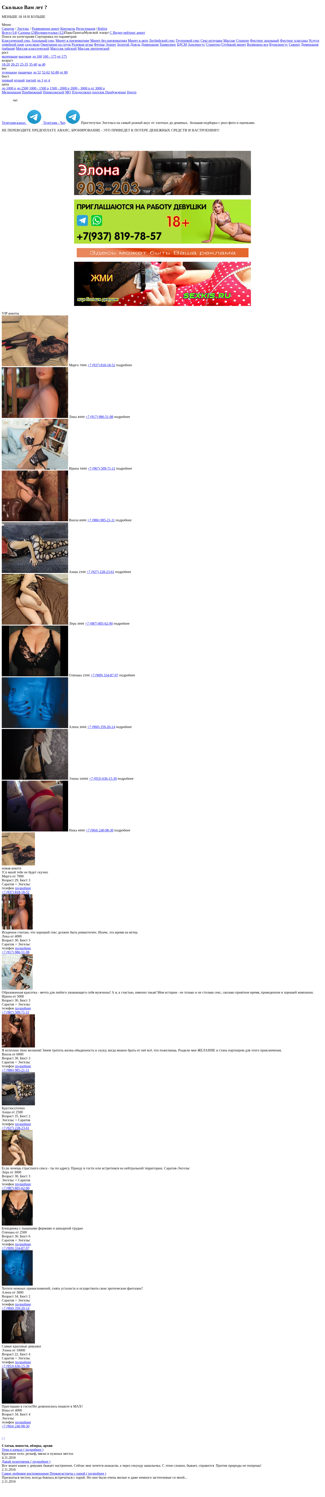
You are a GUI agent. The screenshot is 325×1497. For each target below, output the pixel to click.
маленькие (10, 56)
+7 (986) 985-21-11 (101, 520)
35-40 (33, 64)
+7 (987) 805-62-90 (99, 623)
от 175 (62, 56)
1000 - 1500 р (39, 88)
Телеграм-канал (14, 123)
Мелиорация (11, 92)
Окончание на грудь (55, 44)
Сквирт (294, 44)
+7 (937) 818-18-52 (101, 365)
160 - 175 (49, 56)
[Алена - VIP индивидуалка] (35, 727)
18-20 (6, 64)
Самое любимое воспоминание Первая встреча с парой (54, 1473)
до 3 (40, 80)
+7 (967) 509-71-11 (101, 468)
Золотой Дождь (128, 44)
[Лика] (17, 928)
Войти (102, 28)
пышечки (25, 72)
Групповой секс (188, 40)
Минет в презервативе (72, 40)
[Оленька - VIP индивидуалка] (35, 675)
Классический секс (16, 40)
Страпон (242, 40)
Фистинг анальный (264, 40)
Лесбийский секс (162, 40)
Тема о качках (22, 1449)
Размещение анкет (45, 28)
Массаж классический (32, 48)
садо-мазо (32, 44)
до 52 (37, 72)
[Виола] (18, 1046)
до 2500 (22, 88)
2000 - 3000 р (80, 88)
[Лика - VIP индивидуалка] (35, 417)
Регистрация (85, 28)
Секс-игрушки (211, 40)
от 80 (64, 72)
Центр (131, 92)
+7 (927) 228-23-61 (100, 572)
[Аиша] (18, 1104)
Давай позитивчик (26, 1461)
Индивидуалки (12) (49, 32)
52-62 (46, 72)
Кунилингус (278, 44)
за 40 (41, 64)
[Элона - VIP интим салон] (35, 778)
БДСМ (182, 44)
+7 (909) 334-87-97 (104, 675)
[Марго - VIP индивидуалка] (35, 365)
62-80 (55, 72)
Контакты (67, 28)
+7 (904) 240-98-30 (99, 830)
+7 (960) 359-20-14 (101, 727)
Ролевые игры (82, 44)
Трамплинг (167, 44)
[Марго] (18, 864)
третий (31, 80)
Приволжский (53, 92)
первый (7, 80)
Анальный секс (43, 40)
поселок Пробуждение (109, 92)
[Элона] (18, 1342)
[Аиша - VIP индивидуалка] (35, 572)
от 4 (47, 80)
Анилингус (196, 44)
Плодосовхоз (81, 92)
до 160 (37, 56)
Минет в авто (138, 40)
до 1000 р (9, 88)
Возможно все (257, 44)
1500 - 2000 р (59, 88)
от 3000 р (98, 88)
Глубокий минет (233, 44)
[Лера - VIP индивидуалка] (35, 623)
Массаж (229, 40)
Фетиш (99, 44)
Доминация (150, 44)
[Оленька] (17, 1224)
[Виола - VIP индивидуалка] (35, 520)
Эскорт (110, 44)
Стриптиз (213, 44)
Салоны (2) (26, 32)
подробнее (23, 888)
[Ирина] (17, 988)
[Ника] (17, 1402)
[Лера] (17, 1164)
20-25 (15, 64)
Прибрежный (32, 92)
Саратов (8, 28)
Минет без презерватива (108, 40)
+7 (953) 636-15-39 (103, 778)
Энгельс (23, 28)
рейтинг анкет (134, 32)
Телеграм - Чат (54, 123)
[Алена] (17, 1284)
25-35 (24, 64)
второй (19, 80)
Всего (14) (9, 32)
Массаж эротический (93, 48)
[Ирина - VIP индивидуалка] (35, 468)
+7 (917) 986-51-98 (99, 417)
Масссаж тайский (63, 48)
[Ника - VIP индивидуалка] (35, 830)
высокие (25, 56)
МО (68, 92)
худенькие (9, 72)
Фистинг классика (294, 40)
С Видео (116, 32)
